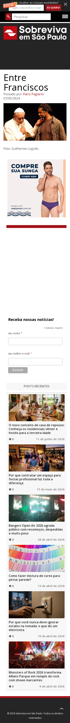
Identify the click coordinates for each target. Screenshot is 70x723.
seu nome (15, 334)
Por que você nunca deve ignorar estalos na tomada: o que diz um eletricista (34, 626)
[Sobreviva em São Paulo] (35, 33)
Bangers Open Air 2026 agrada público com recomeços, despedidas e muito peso (36, 529)
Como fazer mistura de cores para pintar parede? (34, 578)
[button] (35, 5)
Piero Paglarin (33, 94)
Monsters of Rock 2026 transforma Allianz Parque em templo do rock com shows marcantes (35, 676)
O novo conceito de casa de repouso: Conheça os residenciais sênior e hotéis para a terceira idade (37, 429)
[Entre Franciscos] (35, 122)
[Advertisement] (35, 264)
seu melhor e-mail (20, 354)
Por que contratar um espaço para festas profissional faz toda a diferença (35, 479)
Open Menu (65, 16)
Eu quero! (53, 7)
